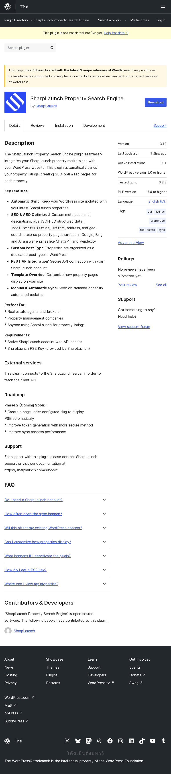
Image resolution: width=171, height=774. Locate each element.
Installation (64, 125)
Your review (127, 285)
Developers (97, 675)
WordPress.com (19, 697)
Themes (52, 667)
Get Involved (140, 659)
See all (161, 285)
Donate (137, 675)
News (9, 667)
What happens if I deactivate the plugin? (37, 556)
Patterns (53, 683)
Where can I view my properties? (31, 584)
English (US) (158, 201)
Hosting (10, 675)
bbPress (13, 713)
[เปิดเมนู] (164, 6)
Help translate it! (116, 33)
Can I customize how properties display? (37, 542)
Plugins (51, 675)
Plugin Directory (16, 20)
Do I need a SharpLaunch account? (33, 500)
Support (160, 125)
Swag (136, 683)
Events (135, 667)
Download (156, 102)
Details (14, 125)
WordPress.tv (101, 683)
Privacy (10, 683)
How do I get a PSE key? (25, 570)
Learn (92, 659)
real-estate (147, 229)
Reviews (38, 125)
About (9, 659)
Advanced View (131, 242)
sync (162, 229)
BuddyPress (16, 721)
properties (158, 220)
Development (94, 125)
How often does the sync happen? (33, 514)
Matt (10, 705)
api (150, 211)
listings (160, 211)
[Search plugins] (51, 47)
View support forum (134, 326)
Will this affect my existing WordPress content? (43, 528)
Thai (18, 741)
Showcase (54, 659)
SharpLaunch (46, 106)
